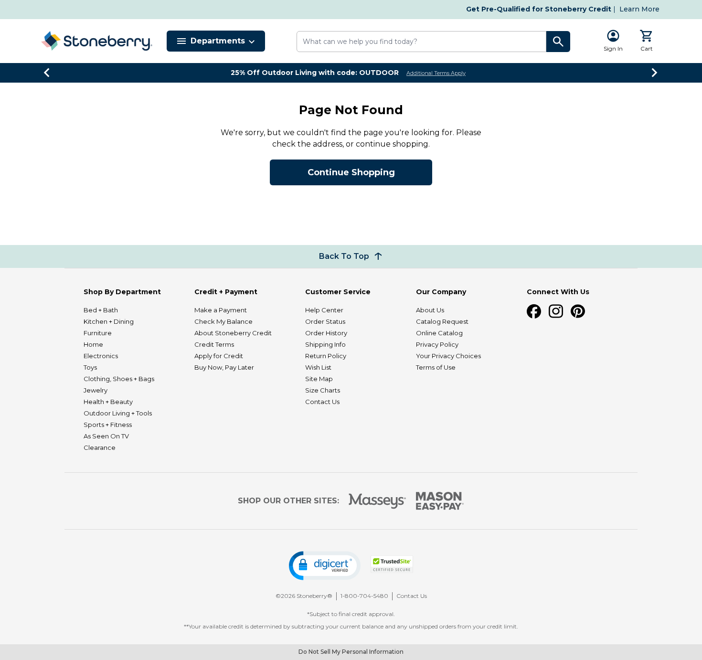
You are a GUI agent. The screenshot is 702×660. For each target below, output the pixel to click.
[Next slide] (654, 73)
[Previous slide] (47, 73)
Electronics (101, 356)
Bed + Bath (101, 310)
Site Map (319, 379)
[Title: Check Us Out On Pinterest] (578, 311)
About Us (430, 310)
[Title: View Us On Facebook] (534, 311)
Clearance (100, 447)
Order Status (325, 321)
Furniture (98, 333)
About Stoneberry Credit (233, 333)
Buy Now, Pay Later (224, 367)
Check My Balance (223, 321)
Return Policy (325, 356)
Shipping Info (325, 344)
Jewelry (95, 390)
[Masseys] (377, 501)
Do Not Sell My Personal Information (351, 651)
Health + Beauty (108, 401)
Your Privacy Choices (448, 356)
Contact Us (322, 401)
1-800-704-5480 (364, 595)
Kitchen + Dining (109, 321)
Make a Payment (220, 310)
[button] (325, 566)
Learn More (639, 9)
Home (93, 344)
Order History (326, 333)
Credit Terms (214, 344)
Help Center (324, 310)
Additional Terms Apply (436, 73)
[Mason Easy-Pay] (440, 501)
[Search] (558, 41)
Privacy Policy (437, 344)
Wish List (318, 367)
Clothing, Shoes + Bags (119, 379)
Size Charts (322, 390)
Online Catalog (439, 333)
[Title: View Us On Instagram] (556, 311)
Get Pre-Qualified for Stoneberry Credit (538, 9)
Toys (90, 367)
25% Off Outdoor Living (315, 72)
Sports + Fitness (108, 424)
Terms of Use (436, 367)
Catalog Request (442, 321)
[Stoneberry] (96, 41)
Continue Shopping (351, 172)
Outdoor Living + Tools (118, 413)
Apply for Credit (218, 356)
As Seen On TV (106, 436)
